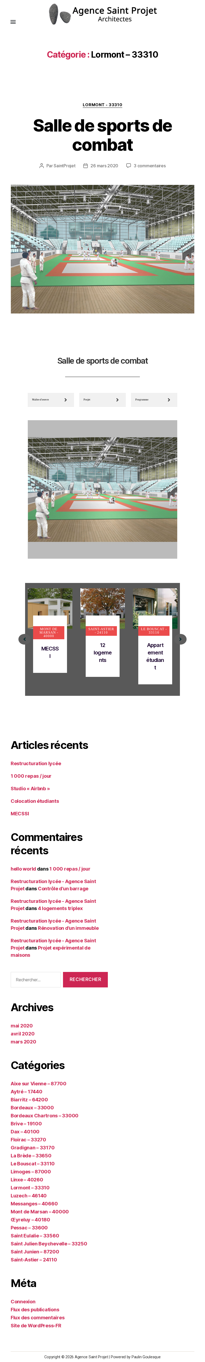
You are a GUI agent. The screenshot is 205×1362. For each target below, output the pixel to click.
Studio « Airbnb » (30, 788)
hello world (23, 869)
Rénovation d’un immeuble (68, 928)
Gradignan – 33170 (32, 1147)
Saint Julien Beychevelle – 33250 (49, 1243)
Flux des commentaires (37, 1317)
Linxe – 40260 (27, 1179)
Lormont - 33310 (102, 104)
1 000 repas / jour (31, 776)
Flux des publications (35, 1309)
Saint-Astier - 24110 (101, 631)
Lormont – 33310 (30, 1187)
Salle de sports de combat (102, 135)
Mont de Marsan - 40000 (49, 632)
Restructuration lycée (36, 763)
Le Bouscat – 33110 (33, 1163)
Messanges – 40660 (34, 1203)
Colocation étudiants (35, 801)
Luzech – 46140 (29, 1195)
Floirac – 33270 (28, 1139)
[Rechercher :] (35, 981)
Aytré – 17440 (26, 1091)
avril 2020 (22, 1034)
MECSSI (20, 813)
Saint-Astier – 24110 (34, 1259)
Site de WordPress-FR (36, 1325)
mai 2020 (22, 1026)
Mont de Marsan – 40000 (40, 1211)
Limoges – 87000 (31, 1171)
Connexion (23, 1301)
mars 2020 (23, 1042)
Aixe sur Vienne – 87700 (38, 1083)
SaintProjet (64, 165)
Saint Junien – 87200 (35, 1251)
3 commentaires (149, 165)
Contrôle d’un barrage (63, 888)
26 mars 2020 (104, 165)
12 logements (103, 652)
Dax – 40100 (25, 1131)
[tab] (51, 400)
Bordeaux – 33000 (32, 1107)
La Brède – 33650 (31, 1155)
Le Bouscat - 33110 (154, 631)
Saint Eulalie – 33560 (35, 1235)
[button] (13, 21)
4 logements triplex (60, 908)
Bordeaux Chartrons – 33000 (44, 1115)
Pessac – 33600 (29, 1227)
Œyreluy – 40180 (30, 1219)
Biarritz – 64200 (29, 1099)
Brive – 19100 (26, 1123)
